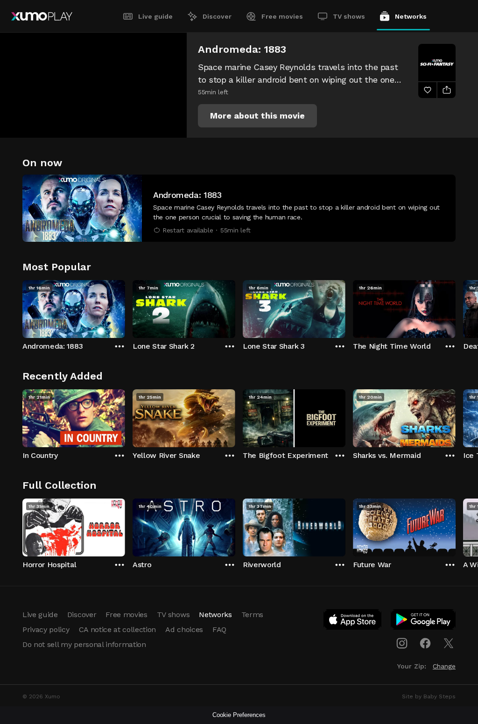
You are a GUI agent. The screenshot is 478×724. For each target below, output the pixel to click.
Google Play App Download (424, 621)
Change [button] (444, 666)
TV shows (349, 16)
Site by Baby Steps (429, 696)
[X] (449, 643)
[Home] (41, 16)
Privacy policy (46, 629)
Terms (252, 614)
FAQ (219, 629)
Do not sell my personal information (84, 644)
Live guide (155, 16)
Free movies (282, 16)
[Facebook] (425, 643)
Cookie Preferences (239, 714)
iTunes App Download (352, 621)
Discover (217, 16)
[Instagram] (402, 643)
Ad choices (184, 629)
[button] (257, 115)
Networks (411, 16)
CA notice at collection (117, 629)
